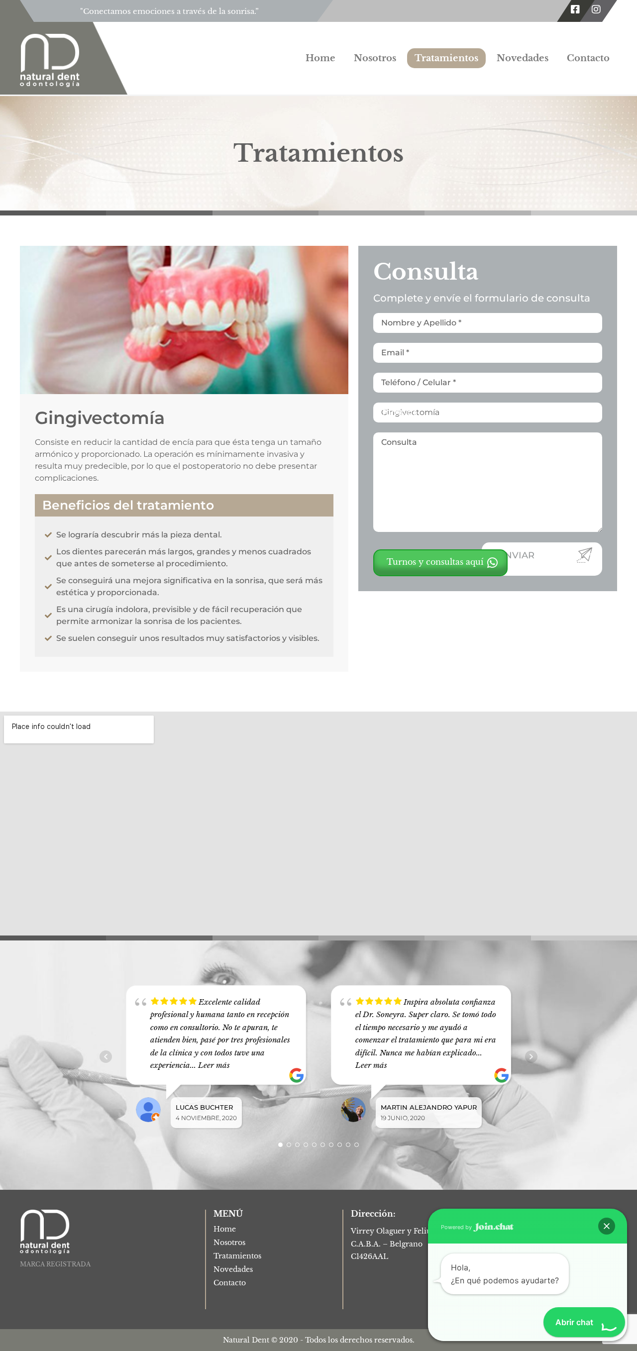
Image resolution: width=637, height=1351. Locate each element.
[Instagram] (596, 9)
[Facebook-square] (575, 9)
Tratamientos (446, 58)
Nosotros (375, 58)
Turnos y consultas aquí (436, 562)
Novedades (522, 58)
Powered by (457, 1227)
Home (320, 58)
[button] (606, 1226)
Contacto (588, 58)
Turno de (399, 412)
